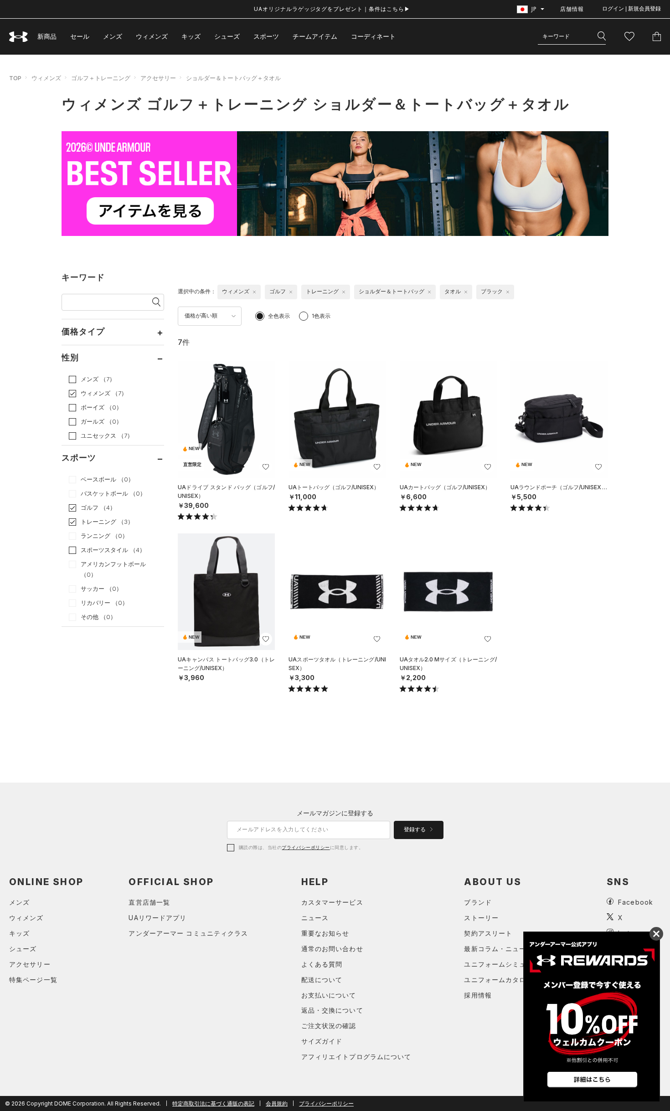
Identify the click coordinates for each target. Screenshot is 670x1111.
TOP (15, 78)
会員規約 (277, 1103)
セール (79, 36)
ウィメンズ (152, 36)
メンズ (112, 36)
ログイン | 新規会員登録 (631, 8)
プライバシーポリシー (306, 847)
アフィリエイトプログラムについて (356, 1056)
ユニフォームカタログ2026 (507, 979)
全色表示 (279, 315)
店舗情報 (572, 8)
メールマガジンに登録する (335, 813)
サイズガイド (322, 1041)
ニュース (315, 918)
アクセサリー (158, 78)
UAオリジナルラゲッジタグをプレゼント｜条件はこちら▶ (332, 8)
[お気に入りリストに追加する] (265, 467)
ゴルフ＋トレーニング (100, 78)
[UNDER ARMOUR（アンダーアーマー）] (19, 36)
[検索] (602, 36)
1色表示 (321, 315)
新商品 (47, 36)
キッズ (191, 36)
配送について (322, 979)
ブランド (477, 902)
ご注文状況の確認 (328, 1025)
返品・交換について (332, 1010)
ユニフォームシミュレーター (509, 964)
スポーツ (266, 36)
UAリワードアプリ (157, 918)
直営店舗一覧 (149, 902)
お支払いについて (328, 995)
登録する (415, 829)
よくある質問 (322, 964)
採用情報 (477, 995)
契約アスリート (488, 933)
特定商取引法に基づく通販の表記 (213, 1103)
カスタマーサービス (332, 902)
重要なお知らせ (325, 933)
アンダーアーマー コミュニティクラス (188, 933)
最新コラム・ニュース (498, 948)
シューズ (227, 36)
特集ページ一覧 (33, 979)
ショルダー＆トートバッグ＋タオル (233, 78)
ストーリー (481, 918)
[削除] (254, 292)
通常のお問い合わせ (332, 948)
